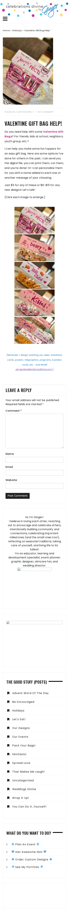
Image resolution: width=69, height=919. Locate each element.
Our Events (20, 737)
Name (10, 454)
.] (52, 369)
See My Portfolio (27, 867)
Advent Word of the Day (30, 693)
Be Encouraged (23, 702)
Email (9, 467)
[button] (34, 896)
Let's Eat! (19, 719)
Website (11, 480)
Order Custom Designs (31, 859)
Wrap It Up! (20, 798)
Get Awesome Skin (28, 852)
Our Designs (24, 111)
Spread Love (21, 763)
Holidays (10, 111)
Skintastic (19, 754)
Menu (34, 18)
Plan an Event (25, 844)
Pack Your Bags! (24, 745)
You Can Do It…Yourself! (29, 807)
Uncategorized (23, 780)
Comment (14, 411)
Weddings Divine (24, 789)
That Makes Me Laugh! (28, 772)
